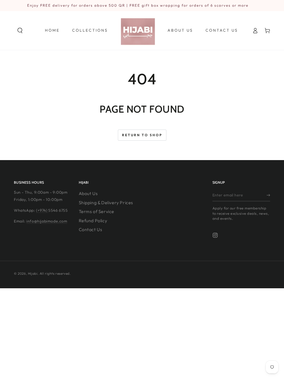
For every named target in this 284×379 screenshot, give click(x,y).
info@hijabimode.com (46, 221)
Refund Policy (93, 220)
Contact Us (90, 229)
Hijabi (33, 273)
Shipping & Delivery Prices (106, 202)
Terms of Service (97, 211)
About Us (88, 193)
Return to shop (142, 135)
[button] (20, 30)
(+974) (42, 210)
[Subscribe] (268, 195)
